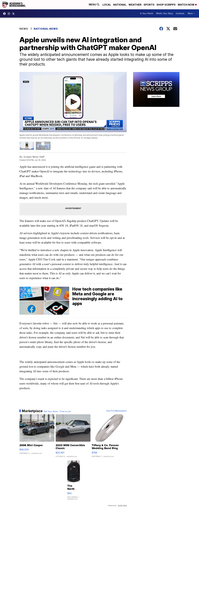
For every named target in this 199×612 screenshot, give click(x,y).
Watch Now (186, 4)
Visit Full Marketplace (116, 411)
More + (191, 13)
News (23, 28)
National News (46, 28)
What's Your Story (164, 13)
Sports (149, 4)
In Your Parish (146, 13)
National (119, 4)
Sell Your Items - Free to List (57, 411)
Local (106, 4)
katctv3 (5, 13)
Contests (180, 13)
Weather (135, 4)
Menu (93, 4)
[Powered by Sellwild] (122, 506)
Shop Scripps (166, 4)
